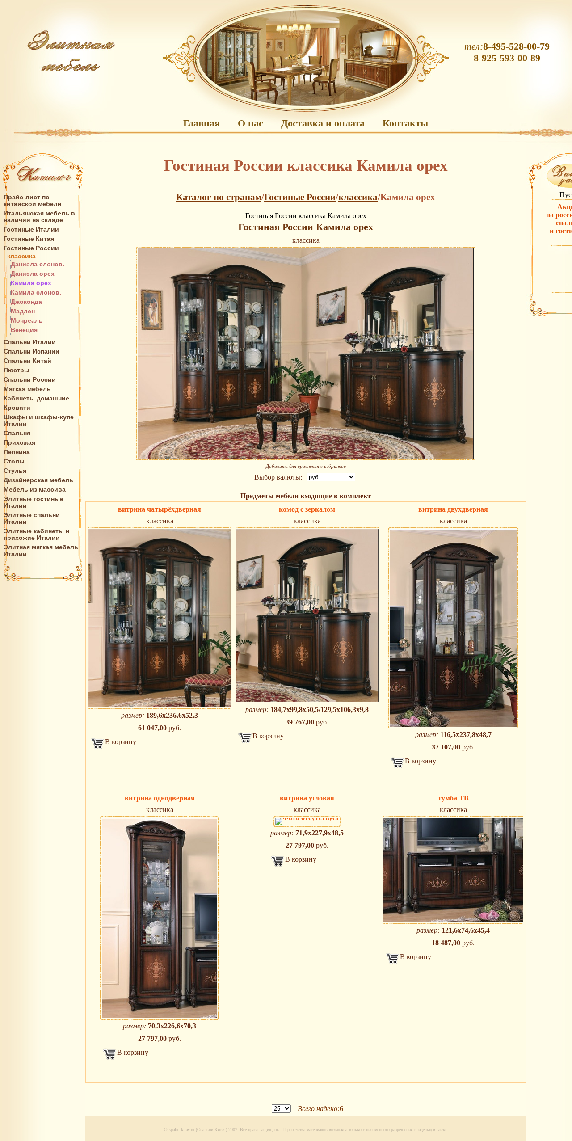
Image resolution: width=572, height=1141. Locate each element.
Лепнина (17, 452)
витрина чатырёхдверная (159, 509)
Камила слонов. (36, 292)
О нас (250, 123)
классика (21, 256)
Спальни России (30, 379)
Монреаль (27, 320)
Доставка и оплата (323, 123)
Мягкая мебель (27, 389)
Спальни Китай (27, 361)
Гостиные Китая (29, 239)
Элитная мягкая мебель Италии (41, 550)
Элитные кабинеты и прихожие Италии (37, 534)
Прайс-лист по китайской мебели (33, 200)
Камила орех (31, 283)
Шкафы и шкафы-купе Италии (39, 420)
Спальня (17, 433)
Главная (201, 123)
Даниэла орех (33, 273)
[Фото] (453, 627)
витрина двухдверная (453, 509)
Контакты (405, 123)
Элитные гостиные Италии (33, 502)
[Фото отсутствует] (307, 821)
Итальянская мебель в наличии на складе (39, 216)
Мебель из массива (35, 489)
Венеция (24, 330)
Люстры (16, 370)
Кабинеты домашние (36, 398)
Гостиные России (31, 248)
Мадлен (23, 311)
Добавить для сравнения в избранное (306, 466)
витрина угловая (307, 798)
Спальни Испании (31, 351)
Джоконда (26, 302)
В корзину (120, 741)
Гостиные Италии (31, 229)
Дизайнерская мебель (38, 480)
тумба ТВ (453, 798)
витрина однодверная (160, 798)
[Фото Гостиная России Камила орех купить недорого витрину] (159, 618)
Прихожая (19, 442)
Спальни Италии (30, 342)
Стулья (15, 470)
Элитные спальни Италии (32, 518)
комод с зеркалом (307, 509)
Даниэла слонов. (37, 264)
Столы (14, 461)
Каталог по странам (218, 197)
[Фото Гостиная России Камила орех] (305, 353)
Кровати (17, 407)
